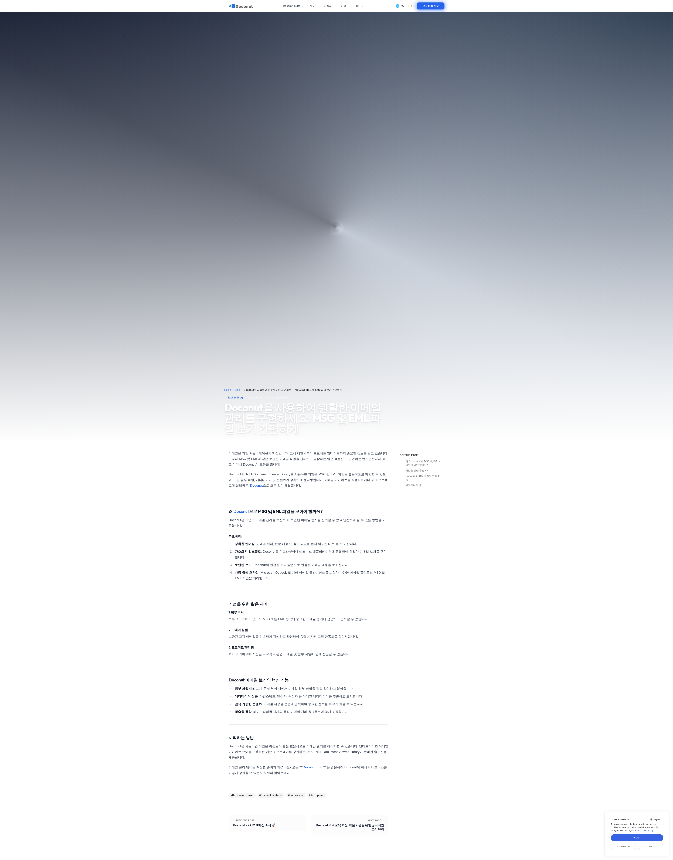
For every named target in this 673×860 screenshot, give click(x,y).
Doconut (256, 485)
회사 (359, 5)
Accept (637, 838)
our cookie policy (645, 830)
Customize (623, 846)
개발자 (329, 5)
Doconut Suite (293, 5)
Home (227, 389)
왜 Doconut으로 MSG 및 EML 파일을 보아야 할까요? (423, 463)
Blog (237, 389)
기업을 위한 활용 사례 (418, 470)
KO (400, 6)
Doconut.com (313, 767)
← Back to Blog (233, 397)
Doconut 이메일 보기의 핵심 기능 (423, 478)
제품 (314, 5)
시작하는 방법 (413, 485)
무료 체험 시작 (431, 5)
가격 (345, 5)
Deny (651, 846)
